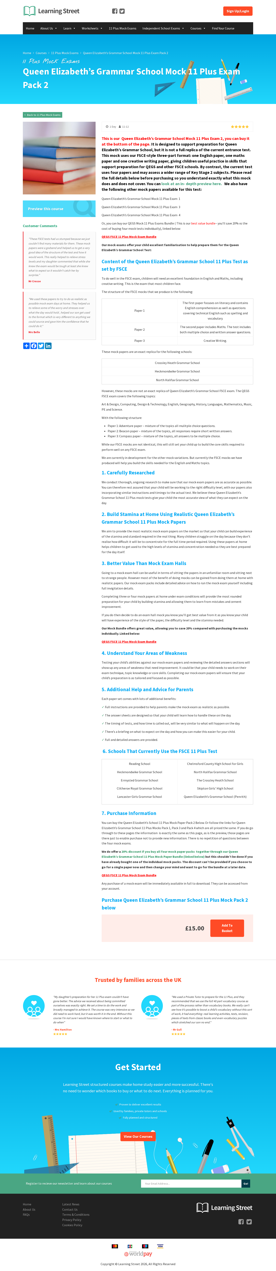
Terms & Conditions (76, 1214)
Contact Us (70, 1209)
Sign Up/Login (238, 11)
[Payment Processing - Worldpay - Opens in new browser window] (138, 1253)
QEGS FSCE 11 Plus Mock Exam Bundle (129, 237)
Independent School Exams (161, 28)
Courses (196, 28)
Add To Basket (227, 928)
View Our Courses (138, 1136)
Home (30, 28)
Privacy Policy (71, 1220)
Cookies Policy (72, 1225)
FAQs (26, 1214)
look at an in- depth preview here (191, 183)
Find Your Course (223, 28)
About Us (46, 28)
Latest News (70, 1204)
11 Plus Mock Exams (122, 28)
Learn (67, 28)
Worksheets (90, 28)
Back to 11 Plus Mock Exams (43, 115)
